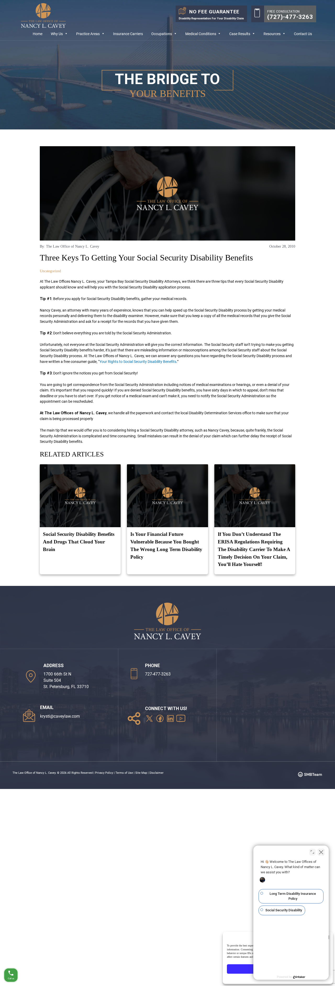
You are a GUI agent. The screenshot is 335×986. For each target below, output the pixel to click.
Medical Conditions (200, 34)
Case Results (239, 34)
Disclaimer (156, 773)
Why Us (57, 34)
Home (37, 34)
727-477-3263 (158, 674)
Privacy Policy (104, 773)
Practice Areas (88, 34)
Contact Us (303, 34)
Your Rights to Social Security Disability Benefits (137, 361)
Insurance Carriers (128, 34)
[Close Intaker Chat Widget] (321, 852)
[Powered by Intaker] (299, 977)
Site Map (141, 773)
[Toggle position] (312, 852)
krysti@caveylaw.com (60, 716)
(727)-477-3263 (290, 17)
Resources (272, 34)
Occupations (161, 34)
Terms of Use (124, 773)
